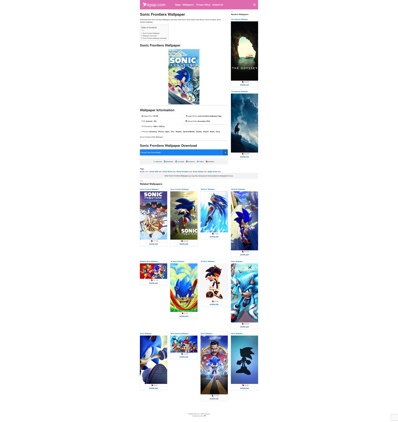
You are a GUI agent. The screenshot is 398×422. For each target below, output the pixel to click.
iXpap (177, 4)
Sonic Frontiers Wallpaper (151, 33)
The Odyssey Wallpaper (239, 19)
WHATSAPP (158, 161)
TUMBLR (201, 161)
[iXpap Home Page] (154, 4)
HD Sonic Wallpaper (208, 189)
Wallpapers (188, 4)
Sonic (142, 171)
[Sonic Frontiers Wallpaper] (183, 76)
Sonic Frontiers (183, 171)
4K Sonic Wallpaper (177, 261)
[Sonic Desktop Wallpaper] (184, 344)
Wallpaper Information (150, 36)
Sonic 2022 (154, 171)
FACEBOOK (191, 161)
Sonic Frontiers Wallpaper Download (155, 38)
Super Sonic (213, 171)
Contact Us (217, 4)
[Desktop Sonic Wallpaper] (153, 271)
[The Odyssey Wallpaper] (244, 51)
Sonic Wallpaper (237, 261)
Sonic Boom (168, 171)
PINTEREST (211, 161)
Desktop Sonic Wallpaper (149, 261)
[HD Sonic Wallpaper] (214, 211)
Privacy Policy (203, 4)
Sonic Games (198, 171)
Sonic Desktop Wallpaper (179, 333)
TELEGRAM (180, 161)
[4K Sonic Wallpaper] (184, 287)
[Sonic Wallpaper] (244, 292)
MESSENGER (169, 161)
